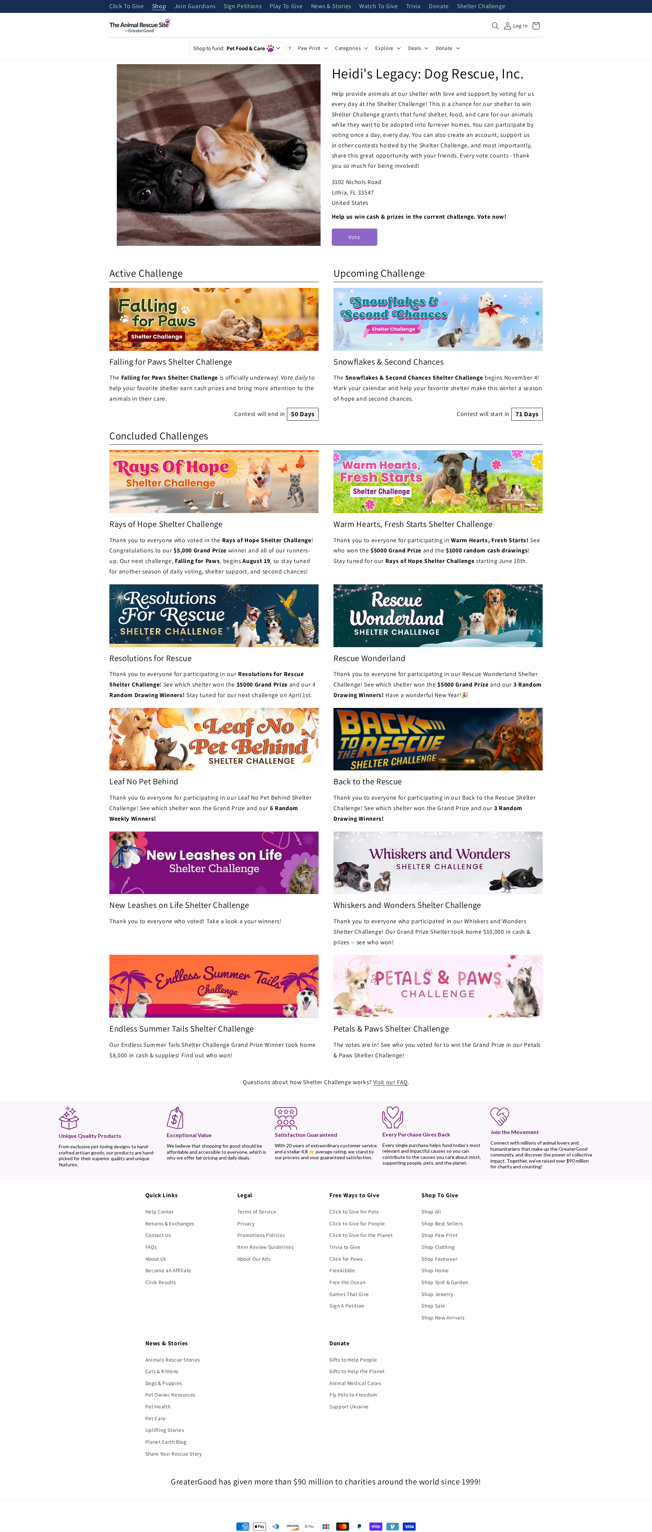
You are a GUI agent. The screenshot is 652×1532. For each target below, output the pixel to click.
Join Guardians (195, 6)
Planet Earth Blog (166, 1441)
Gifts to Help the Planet (357, 1371)
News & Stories (331, 6)
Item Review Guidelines (265, 1246)
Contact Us (158, 1235)
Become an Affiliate (168, 1270)
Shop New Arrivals (442, 1317)
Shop (159, 6)
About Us (155, 1258)
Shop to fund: (229, 48)
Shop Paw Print (439, 1235)
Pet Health (158, 1406)
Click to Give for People (357, 1223)
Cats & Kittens (161, 1371)
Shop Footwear (439, 1258)
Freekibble (342, 1270)
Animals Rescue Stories (172, 1359)
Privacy (246, 1223)
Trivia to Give (344, 1246)
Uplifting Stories (164, 1429)
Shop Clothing (438, 1246)
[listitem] (214, 354)
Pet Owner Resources (170, 1394)
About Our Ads (254, 1258)
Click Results (160, 1282)
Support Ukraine (349, 1406)
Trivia (413, 6)
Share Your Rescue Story (173, 1453)
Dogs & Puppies (163, 1383)
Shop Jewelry (437, 1294)
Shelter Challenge (481, 6)
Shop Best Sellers (442, 1223)
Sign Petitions (242, 6)
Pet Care (155, 1418)
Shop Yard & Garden (444, 1282)
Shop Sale (433, 1305)
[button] (495, 26)
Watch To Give (378, 6)
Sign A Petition (346, 1305)
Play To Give (286, 6)
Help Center (159, 1211)
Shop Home (435, 1270)
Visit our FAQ (390, 1082)
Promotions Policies (261, 1235)
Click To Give (126, 6)
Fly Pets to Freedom (353, 1394)
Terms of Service (256, 1211)
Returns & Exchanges (170, 1223)
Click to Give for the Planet (361, 1235)
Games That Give (349, 1294)
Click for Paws (345, 1258)
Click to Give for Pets (354, 1211)
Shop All (431, 1211)
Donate (439, 6)
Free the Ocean (347, 1282)
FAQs (151, 1246)
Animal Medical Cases (355, 1383)
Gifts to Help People (353, 1359)
